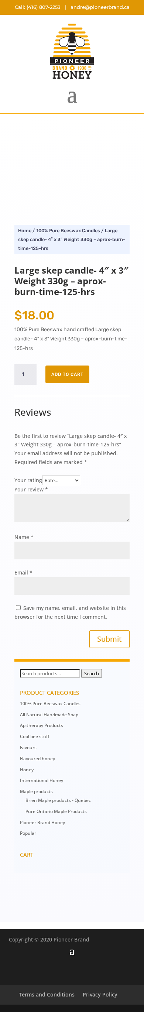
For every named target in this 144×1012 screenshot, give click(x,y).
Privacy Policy (100, 994)
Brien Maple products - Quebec (58, 800)
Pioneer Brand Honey (42, 822)
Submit (109, 639)
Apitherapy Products (41, 725)
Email (23, 572)
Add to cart (67, 374)
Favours (28, 747)
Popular (28, 833)
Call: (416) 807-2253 (37, 7)
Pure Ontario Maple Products (56, 811)
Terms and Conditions (47, 994)
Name (24, 537)
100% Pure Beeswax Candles (68, 230)
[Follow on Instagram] (94, 971)
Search (91, 673)
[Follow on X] (65, 971)
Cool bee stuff (34, 736)
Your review (31, 489)
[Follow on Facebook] (50, 971)
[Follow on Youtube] (79, 971)
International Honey (41, 780)
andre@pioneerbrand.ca (100, 7)
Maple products (36, 791)
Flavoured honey (37, 758)
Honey (27, 769)
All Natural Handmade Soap (49, 714)
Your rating (28, 480)
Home (24, 230)
